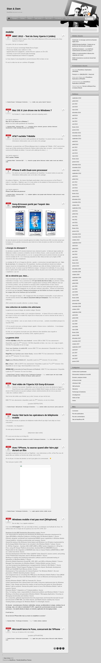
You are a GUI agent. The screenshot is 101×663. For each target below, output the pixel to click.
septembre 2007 (76, 347)
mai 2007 (74, 355)
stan (57, 160)
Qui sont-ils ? (39, 18)
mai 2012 (74, 184)
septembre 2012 (76, 173)
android (48, 374)
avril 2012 (75, 187)
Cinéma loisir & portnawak (22, 638)
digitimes (35, 194)
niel (57, 439)
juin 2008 (74, 321)
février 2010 (75, 263)
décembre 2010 (76, 234)
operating (19, 127)
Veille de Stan (76, 397)
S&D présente (19, 406)
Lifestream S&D (19, 126)
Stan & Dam (7, 658)
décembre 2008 (76, 303)
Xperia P (44, 102)
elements (40, 126)
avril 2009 (75, 292)
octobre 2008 (75, 309)
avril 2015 (75, 106)
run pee (49, 511)
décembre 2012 (76, 164)
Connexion (75, 410)
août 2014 (75, 115)
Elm (7, 364)
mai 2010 (74, 254)
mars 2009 (75, 294)
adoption (30, 194)
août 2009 (75, 280)
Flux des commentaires (78, 416)
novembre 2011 (76, 202)
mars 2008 (75, 329)
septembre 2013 (76, 138)
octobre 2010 (75, 240)
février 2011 (75, 228)
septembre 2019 (76, 98)
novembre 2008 (76, 306)
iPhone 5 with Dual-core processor (29, 170)
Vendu (74, 400)
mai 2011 (74, 219)
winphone (44, 620)
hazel (57, 374)
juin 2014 (74, 118)
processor (58, 194)
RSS (92, 14)
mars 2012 (75, 190)
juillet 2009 (75, 283)
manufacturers (9, 127)
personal (24, 127)
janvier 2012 (75, 196)
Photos (30, 18)
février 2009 (75, 297)
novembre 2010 (76, 237)
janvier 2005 (75, 361)
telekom (61, 160)
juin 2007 (74, 352)
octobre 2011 (75, 205)
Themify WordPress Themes (23, 660)
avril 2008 (75, 326)
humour (43, 638)
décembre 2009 (76, 268)
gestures (45, 126)
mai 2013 (74, 150)
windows (32, 127)
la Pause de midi (76, 380)
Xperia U (49, 102)
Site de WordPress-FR (78, 419)
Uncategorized (76, 394)
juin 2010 (74, 251)
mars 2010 (75, 260)
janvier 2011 (75, 231)
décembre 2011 (76, 199)
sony (37, 102)
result (28, 127)
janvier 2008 (75, 335)
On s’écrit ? (49, 18)
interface (50, 126)
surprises (13, 195)
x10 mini (23, 375)
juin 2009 (74, 286)
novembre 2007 (76, 341)
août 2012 (75, 176)
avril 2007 (75, 358)
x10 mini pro (28, 375)
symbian (15, 375)
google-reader (43, 194)
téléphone (60, 638)
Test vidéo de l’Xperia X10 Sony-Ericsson (33, 384)
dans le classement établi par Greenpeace (36, 297)
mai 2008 (74, 323)
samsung (8, 195)
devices (35, 126)
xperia (40, 102)
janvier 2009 (75, 300)
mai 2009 (74, 289)
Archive (23, 18)
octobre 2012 (75, 170)
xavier (59, 439)
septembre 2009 (76, 277)
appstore (37, 511)
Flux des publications (78, 413)
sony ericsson (9, 375)
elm (54, 374)
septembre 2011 (76, 208)
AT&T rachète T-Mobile (23, 136)
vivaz (19, 375)
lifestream (54, 126)
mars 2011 (75, 225)
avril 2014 (75, 124)
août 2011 (75, 211)
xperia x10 (37, 375)
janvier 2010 (75, 265)
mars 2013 (75, 156)
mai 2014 (74, 121)
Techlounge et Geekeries (22, 102)
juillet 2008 (75, 318)
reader (51, 160)
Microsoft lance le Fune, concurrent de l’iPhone (36, 629)
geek (39, 638)
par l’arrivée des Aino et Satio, (43, 280)
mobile (33, 102)
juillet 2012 (75, 179)
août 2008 (75, 315)
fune (37, 638)
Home (9, 18)
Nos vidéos (69, 18)
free (51, 439)
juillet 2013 (75, 144)
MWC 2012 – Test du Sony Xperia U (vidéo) (33, 36)
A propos (14, 18)
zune (7, 640)
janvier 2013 (75, 161)
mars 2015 (75, 109)
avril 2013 (75, 153)
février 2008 (75, 332)
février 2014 (75, 127)
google (34, 160)
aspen (51, 374)
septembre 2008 (76, 312)
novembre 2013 (76, 135)
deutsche (30, 160)
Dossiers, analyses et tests (22, 374)
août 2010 (75, 245)
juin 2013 (74, 147)
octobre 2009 (75, 274)
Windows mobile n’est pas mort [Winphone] (34, 519)
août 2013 (75, 141)
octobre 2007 (75, 344)
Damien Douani (11, 102)
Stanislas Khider (11, 126)
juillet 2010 (75, 248)
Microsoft (51, 638)
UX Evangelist (16, 527)
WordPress (12, 660)
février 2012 (75, 193)
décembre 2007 (76, 338)
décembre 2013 (76, 132)
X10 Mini (13, 340)
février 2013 (75, 158)
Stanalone (75, 389)
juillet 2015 (75, 101)
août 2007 (75, 349)
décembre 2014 (76, 112)
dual (38, 194)
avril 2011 (75, 222)
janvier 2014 (75, 130)
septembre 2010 (76, 242)
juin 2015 (74, 103)
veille (7, 161)
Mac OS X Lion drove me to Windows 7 (32, 110)
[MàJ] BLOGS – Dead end (87, 74)
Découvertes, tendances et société (24, 439)
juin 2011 (74, 216)
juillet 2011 (75, 213)
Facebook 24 (59, 18)
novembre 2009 (76, 271)
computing (30, 126)
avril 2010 (75, 257)
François (74, 74)
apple (33, 511)
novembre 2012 (76, 167)
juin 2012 (74, 182)
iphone (38, 160)
